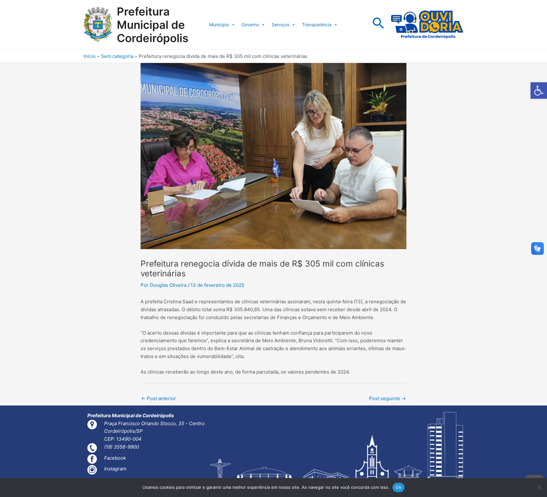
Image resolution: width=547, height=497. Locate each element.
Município (219, 24)
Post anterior (158, 398)
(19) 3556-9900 (121, 447)
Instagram (115, 469)
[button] (539, 90)
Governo (250, 24)
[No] (539, 487)
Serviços (280, 24)
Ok (398, 487)
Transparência (316, 24)
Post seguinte (387, 398)
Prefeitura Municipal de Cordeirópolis (152, 25)
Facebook (115, 458)
